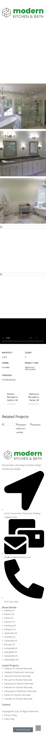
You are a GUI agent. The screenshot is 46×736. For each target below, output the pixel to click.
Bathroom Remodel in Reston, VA (9, 425)
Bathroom (34, 50)
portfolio (20, 50)
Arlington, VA (23, 425)
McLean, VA (37, 425)
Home (9, 50)
